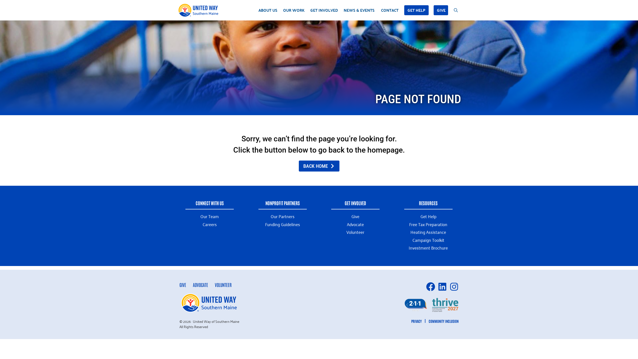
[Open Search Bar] (456, 10)
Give (441, 10)
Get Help (416, 10)
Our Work (294, 10)
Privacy (416, 321)
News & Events (359, 10)
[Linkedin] (442, 286)
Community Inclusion (444, 321)
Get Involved (324, 10)
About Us (267, 10)
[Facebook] (430, 286)
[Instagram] (454, 286)
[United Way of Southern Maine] (199, 10)
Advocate (200, 284)
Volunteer (223, 284)
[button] (407, 304)
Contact (390, 10)
